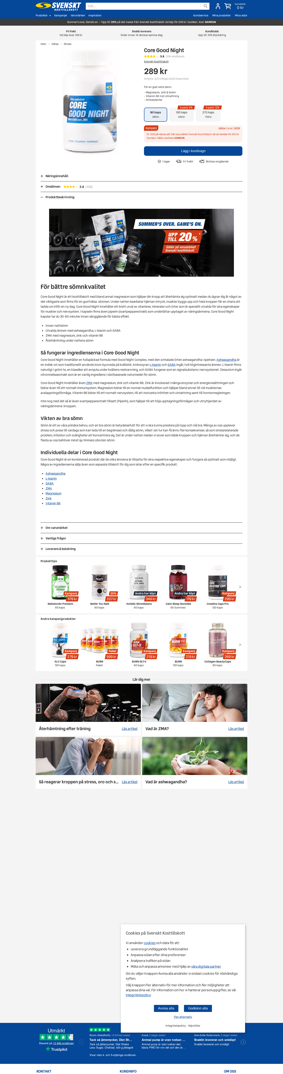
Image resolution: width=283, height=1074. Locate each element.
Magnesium (53, 493)
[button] (235, 6)
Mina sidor (241, 15)
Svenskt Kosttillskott (156, 62)
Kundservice (200, 15)
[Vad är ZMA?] (194, 710)
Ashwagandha (226, 360)
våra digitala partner (206, 966)
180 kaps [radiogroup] (184, 113)
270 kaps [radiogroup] (211, 113)
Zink (49, 498)
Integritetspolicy (138, 995)
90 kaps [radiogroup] (155, 114)
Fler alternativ (183, 1017)
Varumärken (78, 15)
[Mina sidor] (218, 6)
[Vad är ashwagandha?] (194, 763)
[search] (147, 6)
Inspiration (95, 15)
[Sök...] (205, 6)
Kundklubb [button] (212, 33)
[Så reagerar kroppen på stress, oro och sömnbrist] (88, 763)
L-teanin (155, 364)
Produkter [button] (42, 15)
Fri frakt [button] (70, 33)
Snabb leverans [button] (142, 33)
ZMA (89, 383)
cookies (150, 943)
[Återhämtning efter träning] (88, 710)
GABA (172, 364)
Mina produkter (221, 15)
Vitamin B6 (53, 503)
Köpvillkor (194, 1026)
